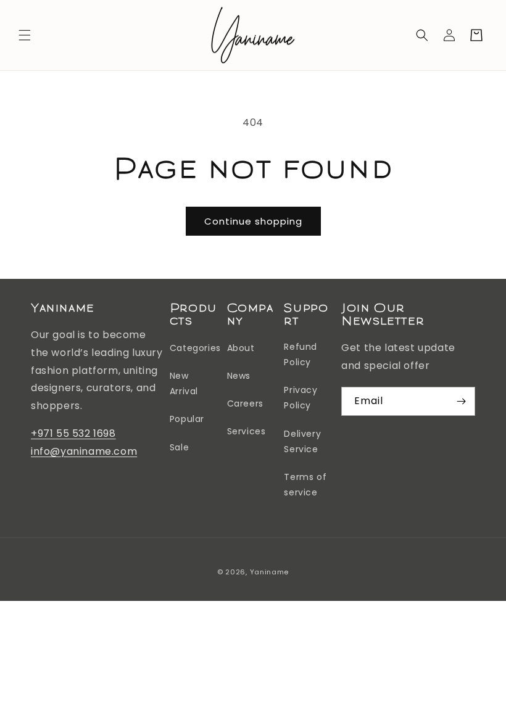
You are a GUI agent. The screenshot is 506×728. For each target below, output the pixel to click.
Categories (195, 348)
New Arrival (184, 383)
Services (246, 431)
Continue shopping (253, 221)
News (239, 376)
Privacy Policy (300, 398)
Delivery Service (302, 441)
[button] (24, 35)
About (241, 348)
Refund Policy (300, 354)
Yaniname (269, 572)
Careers (245, 403)
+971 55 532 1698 (73, 433)
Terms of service (305, 484)
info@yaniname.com (84, 451)
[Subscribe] (461, 401)
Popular (187, 419)
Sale (179, 447)
